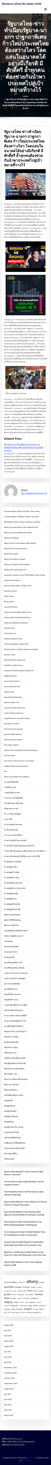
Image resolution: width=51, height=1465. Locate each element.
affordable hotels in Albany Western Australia (22, 522)
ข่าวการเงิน (8, 819)
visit (5, 1312)
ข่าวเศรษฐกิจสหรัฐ (11, 893)
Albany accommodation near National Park (21, 527)
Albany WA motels (11, 554)
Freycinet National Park (13, 638)
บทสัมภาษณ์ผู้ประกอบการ (13, 936)
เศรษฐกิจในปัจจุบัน (11, 1116)
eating (19, 1291)
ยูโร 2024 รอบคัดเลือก (12, 984)
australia (9, 1286)
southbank (42, 1306)
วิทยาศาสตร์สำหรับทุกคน (13, 1010)
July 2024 (7, 1394)
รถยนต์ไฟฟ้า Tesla (11, 999)
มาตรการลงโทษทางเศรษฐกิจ (15, 978)
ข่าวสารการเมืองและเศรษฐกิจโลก (30, 1312)
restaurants (23, 1306)
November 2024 (10, 1373)
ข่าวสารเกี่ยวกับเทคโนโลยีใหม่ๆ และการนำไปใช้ (22, 856)
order (27, 1302)
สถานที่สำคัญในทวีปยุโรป (13, 1026)
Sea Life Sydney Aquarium (14, 707)
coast (33, 1287)
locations (34, 1298)
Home (25, 96)
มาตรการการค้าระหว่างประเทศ (15, 973)
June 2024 (8, 1399)
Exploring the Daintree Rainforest (17, 617)
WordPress (31, 1458)
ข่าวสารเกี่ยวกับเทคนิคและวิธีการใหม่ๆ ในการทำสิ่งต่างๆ (25, 851)
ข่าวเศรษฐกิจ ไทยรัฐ (11, 872)
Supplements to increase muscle (17, 718)
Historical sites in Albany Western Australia (21, 649)
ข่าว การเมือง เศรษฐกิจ (12, 814)
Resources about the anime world (21, 3)
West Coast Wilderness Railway (16, 776)
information (29, 1295)
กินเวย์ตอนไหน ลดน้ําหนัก (13, 803)
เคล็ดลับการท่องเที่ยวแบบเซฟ (15, 1058)
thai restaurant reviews (13, 739)
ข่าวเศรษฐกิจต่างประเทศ (13, 883)
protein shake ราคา (11, 702)
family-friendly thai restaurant (16, 623)
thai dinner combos (11, 723)
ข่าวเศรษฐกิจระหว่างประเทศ (14, 888)
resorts (6, 1306)
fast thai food (9, 628)
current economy (10, 1291)
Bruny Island (9, 601)
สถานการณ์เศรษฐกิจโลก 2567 (15, 1021)
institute (39, 1294)
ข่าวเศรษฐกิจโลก (10, 899)
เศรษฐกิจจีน (8, 1100)
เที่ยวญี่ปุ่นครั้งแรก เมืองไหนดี (15, 1063)
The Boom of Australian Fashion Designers (21, 750)
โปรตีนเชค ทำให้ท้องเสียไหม (14, 1143)
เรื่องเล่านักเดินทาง (11, 1090)
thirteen (35, 1309)
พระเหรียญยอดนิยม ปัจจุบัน (14, 968)
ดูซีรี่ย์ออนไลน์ (7, 1439)
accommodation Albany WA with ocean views (22, 511)
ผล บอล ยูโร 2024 (10, 952)
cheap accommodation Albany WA (17, 612)
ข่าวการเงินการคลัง (13, 1312)
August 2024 (9, 1389)
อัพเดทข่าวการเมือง (11, 1037)
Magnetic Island (10, 676)
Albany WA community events (15, 548)
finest (30, 1290)
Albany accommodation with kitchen (18, 532)
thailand (28, 1308)
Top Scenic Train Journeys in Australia (19, 761)
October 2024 (9, 1378)
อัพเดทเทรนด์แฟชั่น (11, 1042)
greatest (41, 1291)
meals (15, 1302)
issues (13, 1298)
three (41, 1309)
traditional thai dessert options (16, 766)
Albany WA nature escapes (15, 559)
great (35, 1291)
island (7, 1298)
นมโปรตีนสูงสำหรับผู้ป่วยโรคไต (15, 930)
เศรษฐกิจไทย (9, 1122)
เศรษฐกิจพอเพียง (10, 1111)
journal (19, 1298)
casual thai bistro (11, 607)
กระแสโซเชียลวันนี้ (11, 782)
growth (7, 1294)
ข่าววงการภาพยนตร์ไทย (13, 835)
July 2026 (7, 1330)
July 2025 (7, 1351)
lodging (8, 1302)
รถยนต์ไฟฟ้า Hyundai (12, 994)
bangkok (18, 1287)
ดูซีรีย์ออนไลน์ (7, 1445)
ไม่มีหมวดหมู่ (9, 1159)
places (32, 1302)
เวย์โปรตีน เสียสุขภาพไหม (13, 1095)
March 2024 (8, 1415)
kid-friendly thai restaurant (14, 660)
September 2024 (10, 1383)
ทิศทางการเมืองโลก (11, 925)
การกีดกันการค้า (10, 787)
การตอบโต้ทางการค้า (12, 792)
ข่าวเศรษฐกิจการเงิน (11, 877)
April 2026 (8, 1335)
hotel (14, 1295)
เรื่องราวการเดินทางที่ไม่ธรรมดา (16, 1079)
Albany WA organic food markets (17, 564)
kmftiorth (26, 1298)
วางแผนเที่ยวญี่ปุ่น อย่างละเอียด (15, 1005)
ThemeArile (26, 1460)
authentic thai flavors (12, 580)
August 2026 (9, 1325)
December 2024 (10, 1367)
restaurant (14, 1305)
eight (24, 1291)
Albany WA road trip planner (15, 569)
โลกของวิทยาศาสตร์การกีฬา (14, 1148)
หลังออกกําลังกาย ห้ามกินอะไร (15, 1031)
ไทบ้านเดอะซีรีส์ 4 (10, 1153)
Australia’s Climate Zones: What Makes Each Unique (24, 575)
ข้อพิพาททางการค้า (11, 808)
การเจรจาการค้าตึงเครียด (13, 798)
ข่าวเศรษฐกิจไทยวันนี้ (12, 909)
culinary (39, 1287)
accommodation (10, 1282)
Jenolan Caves (9, 654)
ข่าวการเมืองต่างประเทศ (13, 824)
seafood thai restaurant (13, 713)
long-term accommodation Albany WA (19, 670)
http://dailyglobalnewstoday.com (34, 493)
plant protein (9, 692)
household (20, 1295)
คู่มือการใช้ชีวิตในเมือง (12, 920)
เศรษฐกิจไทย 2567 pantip (13, 1127)
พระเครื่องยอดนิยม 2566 (13, 962)
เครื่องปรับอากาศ (10, 1053)
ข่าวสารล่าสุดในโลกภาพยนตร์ (15, 840)
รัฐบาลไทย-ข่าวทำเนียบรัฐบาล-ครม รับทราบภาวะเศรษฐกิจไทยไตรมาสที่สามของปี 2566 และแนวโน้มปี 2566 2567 (23, 447)
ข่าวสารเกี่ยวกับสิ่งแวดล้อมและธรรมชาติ (19, 845)
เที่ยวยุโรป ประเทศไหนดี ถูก (14, 1068)
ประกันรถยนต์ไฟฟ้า (11, 946)
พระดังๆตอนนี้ (9, 957)
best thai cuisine (10, 591)
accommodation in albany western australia (21, 516)
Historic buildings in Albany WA (16, 644)
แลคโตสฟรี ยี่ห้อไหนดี (12, 1137)
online (21, 1302)
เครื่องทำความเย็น (11, 1047)
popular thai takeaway (13, 697)
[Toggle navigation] (45, 9)
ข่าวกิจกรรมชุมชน (11, 830)
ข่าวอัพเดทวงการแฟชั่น (12, 861)
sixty (30, 1305)
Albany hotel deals (11, 538)
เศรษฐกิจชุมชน (9, 1106)
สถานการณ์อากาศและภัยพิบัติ (15, 1015)
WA (5, 771)
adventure (22, 1282)
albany (32, 1281)
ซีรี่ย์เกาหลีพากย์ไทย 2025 (11, 1441)
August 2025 (9, 1346)
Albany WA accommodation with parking (20, 543)
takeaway (7, 1309)
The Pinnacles (9, 755)
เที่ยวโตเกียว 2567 (10, 1074)
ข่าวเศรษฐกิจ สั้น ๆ (11, 867)
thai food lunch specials (13, 729)
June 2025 (8, 1357)
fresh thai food (10, 633)
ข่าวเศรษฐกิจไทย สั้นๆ (12, 904)
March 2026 (8, 1341)
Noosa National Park (12, 686)
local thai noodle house (13, 665)
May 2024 (8, 1404)
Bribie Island (9, 596)
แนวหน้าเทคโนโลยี (11, 1132)
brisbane (26, 1287)
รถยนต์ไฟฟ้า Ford (10, 989)
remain (38, 1302)
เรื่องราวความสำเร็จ (11, 1084)
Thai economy (17, 1309)
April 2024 (8, 1410)
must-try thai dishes (12, 681)
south (35, 1305)
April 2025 (8, 1362)
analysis (41, 1282)
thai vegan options (11, 745)
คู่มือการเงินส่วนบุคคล (12, 915)
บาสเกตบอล (8, 941)
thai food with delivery (13, 734)
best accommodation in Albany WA (17, 585)
